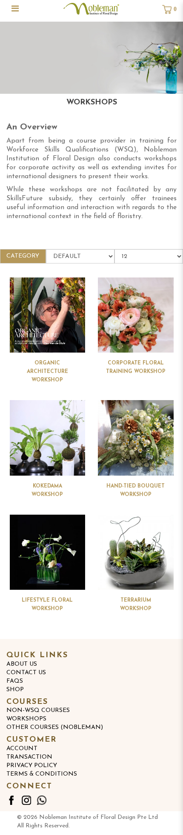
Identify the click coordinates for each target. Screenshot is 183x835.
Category (22, 256)
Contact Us (26, 673)
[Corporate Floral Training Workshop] (136, 315)
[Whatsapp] (41, 800)
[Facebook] (11, 800)
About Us (21, 664)
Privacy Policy (31, 765)
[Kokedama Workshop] (48, 438)
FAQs (14, 681)
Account (21, 748)
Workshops (26, 719)
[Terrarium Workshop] (136, 552)
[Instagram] (26, 800)
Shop (15, 689)
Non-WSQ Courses (38, 710)
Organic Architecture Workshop (47, 372)
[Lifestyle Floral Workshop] (48, 552)
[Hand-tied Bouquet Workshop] (136, 438)
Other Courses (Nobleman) (54, 727)
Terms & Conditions (41, 774)
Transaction (29, 757)
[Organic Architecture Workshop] (48, 315)
